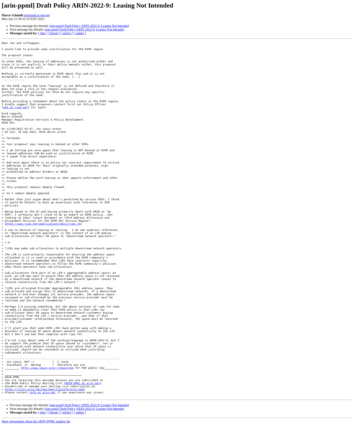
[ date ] (42, 33)
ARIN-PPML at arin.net (82, 383)
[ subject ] (66, 33)
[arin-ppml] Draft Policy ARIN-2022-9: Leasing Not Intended (89, 26)
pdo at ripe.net (15, 107)
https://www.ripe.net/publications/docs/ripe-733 (43, 223)
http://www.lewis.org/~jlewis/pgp (47, 367)
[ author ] (80, 33)
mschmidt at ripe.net (37, 15)
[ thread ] (54, 33)
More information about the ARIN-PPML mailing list (36, 421)
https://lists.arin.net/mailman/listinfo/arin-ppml (45, 389)
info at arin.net (42, 392)
